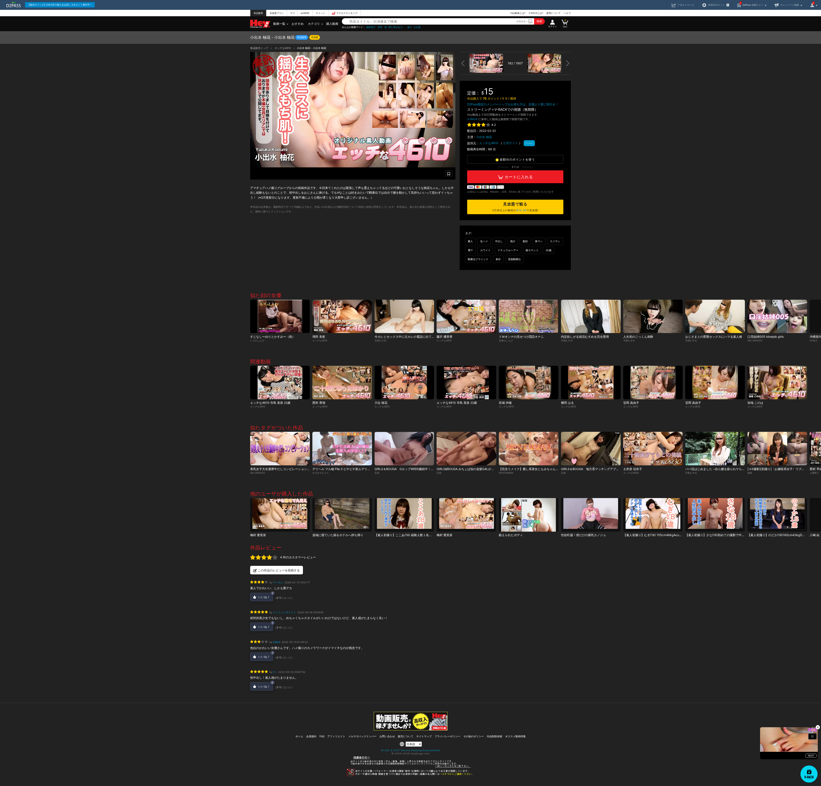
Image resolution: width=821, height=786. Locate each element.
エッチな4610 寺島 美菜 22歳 (270, 402)
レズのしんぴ (257, 340)
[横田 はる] (591, 382)
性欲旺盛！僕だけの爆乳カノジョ (583, 535)
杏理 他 (382, 27)
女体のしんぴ (506, 340)
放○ (409, 27)
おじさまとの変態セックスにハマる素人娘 (713, 336)
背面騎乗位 (514, 259)
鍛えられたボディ (511, 535)
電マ (470, 250)
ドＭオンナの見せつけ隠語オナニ (521, 336)
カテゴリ (314, 23)
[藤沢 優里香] (466, 316)
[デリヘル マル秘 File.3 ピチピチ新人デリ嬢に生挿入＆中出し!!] (342, 448)
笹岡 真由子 (631, 402)
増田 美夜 (318, 336)
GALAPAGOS (754, 340)
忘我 (377, 472)
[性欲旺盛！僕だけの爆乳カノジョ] (591, 515)
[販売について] (410, 729)
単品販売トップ (259, 48)
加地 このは (755, 402)
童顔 (525, 241)
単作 (498, 259)
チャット (320, 13)
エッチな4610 (283, 48)
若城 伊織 (505, 402)
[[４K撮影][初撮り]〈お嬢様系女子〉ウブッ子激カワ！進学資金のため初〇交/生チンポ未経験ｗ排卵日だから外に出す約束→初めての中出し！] (777, 448)
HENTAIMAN (506, 472)
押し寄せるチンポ (397, 27)
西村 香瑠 (318, 402)
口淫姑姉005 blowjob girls (765, 336)
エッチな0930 (631, 472)
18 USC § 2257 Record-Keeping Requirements (410, 750)
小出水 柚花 (484, 137)
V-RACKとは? (536, 13)
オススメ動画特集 (515, 736)
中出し (499, 241)
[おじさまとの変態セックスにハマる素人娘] (715, 316)
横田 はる (567, 402)
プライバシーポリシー (447, 736)
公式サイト (510, 143)
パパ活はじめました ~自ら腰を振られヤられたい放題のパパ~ (726, 469)
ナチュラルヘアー (508, 250)
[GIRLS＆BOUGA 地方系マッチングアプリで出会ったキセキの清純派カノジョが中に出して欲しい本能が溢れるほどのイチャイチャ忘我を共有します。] (591, 448)
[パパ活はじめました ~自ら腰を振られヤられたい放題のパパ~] (715, 448)
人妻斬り (814, 472)
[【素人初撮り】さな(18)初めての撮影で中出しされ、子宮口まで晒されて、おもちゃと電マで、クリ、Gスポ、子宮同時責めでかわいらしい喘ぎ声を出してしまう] (715, 515)
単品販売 (258, 13)
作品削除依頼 (494, 736)
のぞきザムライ (320, 472)
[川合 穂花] (404, 382)
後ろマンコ (532, 250)
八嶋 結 (815, 535)
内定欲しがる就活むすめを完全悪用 (585, 336)
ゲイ (292, 13)
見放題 (314, 37)
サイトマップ (424, 736)
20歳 (548, 250)
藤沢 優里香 (444, 336)
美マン (539, 241)
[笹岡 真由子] (653, 382)
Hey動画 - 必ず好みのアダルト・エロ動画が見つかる (260, 24)
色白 (512, 241)
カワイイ (485, 250)
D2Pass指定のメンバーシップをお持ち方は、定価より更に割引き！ (512, 104)
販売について (553, 13)
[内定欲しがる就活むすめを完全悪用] (591, 316)
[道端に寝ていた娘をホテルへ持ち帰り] (342, 515)
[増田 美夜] (342, 316)
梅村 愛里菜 (258, 535)
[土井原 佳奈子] (653, 448)
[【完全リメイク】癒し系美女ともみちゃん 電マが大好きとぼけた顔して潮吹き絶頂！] (528, 448)
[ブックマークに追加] (448, 173)
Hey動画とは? (518, 13)
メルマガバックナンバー (362, 736)
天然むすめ (380, 340)
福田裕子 (371, 27)
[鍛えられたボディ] (528, 515)
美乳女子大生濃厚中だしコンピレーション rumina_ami (286, 469)
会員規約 (311, 736)
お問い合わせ (387, 736)
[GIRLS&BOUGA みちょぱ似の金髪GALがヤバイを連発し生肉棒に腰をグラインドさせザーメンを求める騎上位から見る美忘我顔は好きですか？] (466, 448)
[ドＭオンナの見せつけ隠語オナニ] (528, 316)
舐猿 (749, 472)
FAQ (321, 736)
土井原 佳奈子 (632, 469)
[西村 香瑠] (342, 382)
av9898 (305, 13)
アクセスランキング (346, 13)
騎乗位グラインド (478, 259)
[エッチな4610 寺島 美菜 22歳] (280, 382)
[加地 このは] (777, 382)
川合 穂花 (381, 402)
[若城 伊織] (528, 382)
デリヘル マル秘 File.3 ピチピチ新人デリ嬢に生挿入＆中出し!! (354, 469)
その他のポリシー (473, 736)
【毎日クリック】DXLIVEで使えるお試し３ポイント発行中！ (60, 4)
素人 (470, 241)
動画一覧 (279, 23)
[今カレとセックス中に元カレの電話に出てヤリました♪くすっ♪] (404, 316)
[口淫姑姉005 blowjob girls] (777, 316)
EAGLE (813, 340)
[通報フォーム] (410, 775)
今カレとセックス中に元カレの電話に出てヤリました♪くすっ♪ (416, 336)
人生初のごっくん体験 (638, 336)
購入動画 (332, 23)
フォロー (529, 143)
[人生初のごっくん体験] (653, 316)
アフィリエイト (336, 736)
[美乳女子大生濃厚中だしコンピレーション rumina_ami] (280, 448)
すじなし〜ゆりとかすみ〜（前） (272, 336)
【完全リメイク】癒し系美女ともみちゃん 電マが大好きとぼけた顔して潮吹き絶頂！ (557, 469)
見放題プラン (277, 13)
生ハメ (484, 241)
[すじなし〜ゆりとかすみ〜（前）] (280, 316)
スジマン (555, 241)
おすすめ (298, 23)
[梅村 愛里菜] (280, 515)
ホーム (299, 736)
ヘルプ (567, 13)
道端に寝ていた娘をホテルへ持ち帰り (337, 535)
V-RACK (472, 119)
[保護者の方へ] (410, 766)
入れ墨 (417, 27)
